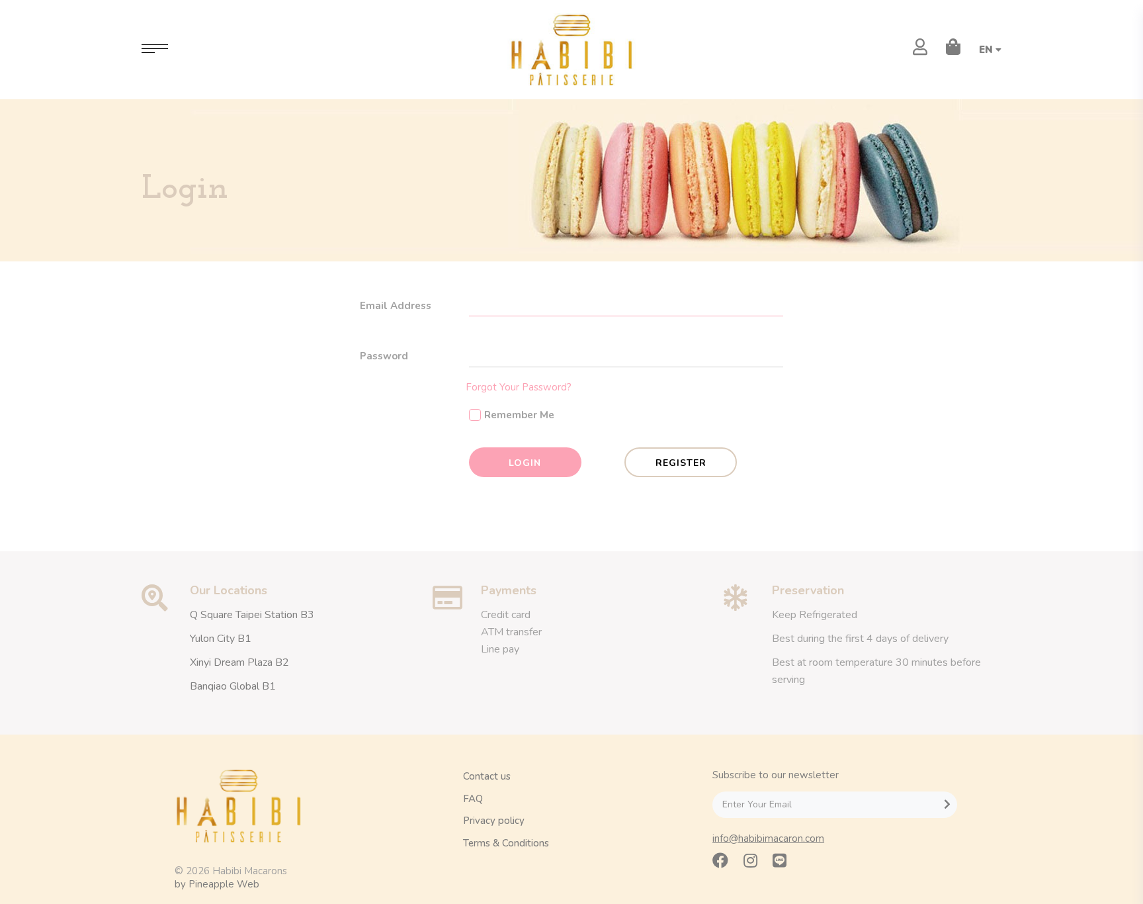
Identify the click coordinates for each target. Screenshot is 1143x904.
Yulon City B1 (220, 638)
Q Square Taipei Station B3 (252, 615)
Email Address (395, 305)
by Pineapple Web (217, 884)
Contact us (487, 776)
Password (384, 356)
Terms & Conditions (506, 843)
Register (681, 463)
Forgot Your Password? (519, 387)
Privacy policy (494, 820)
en (987, 49)
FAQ (473, 798)
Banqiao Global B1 (233, 686)
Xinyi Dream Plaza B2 (239, 662)
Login (525, 463)
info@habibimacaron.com (768, 838)
